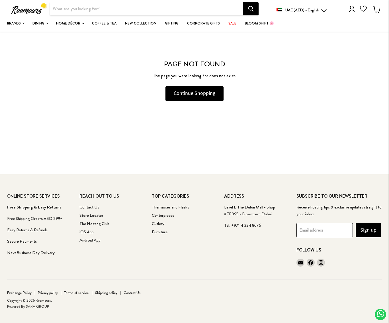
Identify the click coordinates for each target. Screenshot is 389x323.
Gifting (172, 23)
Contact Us (89, 207)
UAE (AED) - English (302, 10)
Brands (14, 23)
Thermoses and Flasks (170, 207)
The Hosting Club (94, 223)
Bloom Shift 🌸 (259, 23)
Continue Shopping (194, 93)
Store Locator (91, 215)
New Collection (140, 23)
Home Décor (68, 23)
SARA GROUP (37, 306)
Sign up (368, 230)
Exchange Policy (19, 292)
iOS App (86, 232)
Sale (232, 23)
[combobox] (146, 8)
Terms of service (76, 292)
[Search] (251, 8)
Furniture (159, 232)
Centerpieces (163, 215)
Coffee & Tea (104, 23)
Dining (38, 23)
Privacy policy (48, 292)
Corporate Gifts (203, 23)
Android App (90, 240)
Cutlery (158, 223)
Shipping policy (106, 292)
